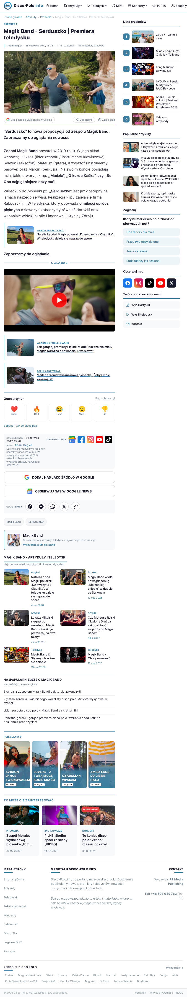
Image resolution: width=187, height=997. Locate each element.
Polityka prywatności (161, 992)
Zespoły (9, 951)
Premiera (46, 17)
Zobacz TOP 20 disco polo (21, 425)
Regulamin (140, 992)
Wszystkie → (174, 967)
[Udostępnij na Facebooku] (29, 506)
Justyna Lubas (130, 975)
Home (54, 6)
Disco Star (11, 933)
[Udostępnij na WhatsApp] (52, 506)
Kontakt (136, 324)
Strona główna (13, 17)
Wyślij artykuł (140, 305)
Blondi (97, 975)
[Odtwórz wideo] (59, 300)
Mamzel (111, 975)
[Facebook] (81, 439)
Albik (175, 975)
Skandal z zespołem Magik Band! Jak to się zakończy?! (42, 691)
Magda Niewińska (29, 975)
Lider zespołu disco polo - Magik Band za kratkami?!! (41, 710)
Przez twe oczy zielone (142, 241)
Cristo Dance (80, 975)
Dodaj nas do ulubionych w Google (31, 119)
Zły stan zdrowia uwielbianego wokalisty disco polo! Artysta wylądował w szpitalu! (56, 701)
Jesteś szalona (136, 251)
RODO (179, 992)
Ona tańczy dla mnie (140, 232)
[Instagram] (90, 439)
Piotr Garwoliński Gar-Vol (21, 981)
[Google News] (72, 439)
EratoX (9, 975)
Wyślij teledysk (141, 314)
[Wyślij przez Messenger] (41, 506)
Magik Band (14, 521)
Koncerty (139, 6)
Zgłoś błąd (108, 119)
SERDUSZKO (36, 521)
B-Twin (104, 981)
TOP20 (161, 6)
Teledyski (98, 6)
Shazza (63, 975)
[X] (171, 283)
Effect (49, 975)
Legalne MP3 (13, 942)
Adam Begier (14, 45)
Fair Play (149, 975)
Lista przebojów (134, 21)
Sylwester (11, 924)
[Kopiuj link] (75, 506)
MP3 (119, 6)
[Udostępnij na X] (64, 506)
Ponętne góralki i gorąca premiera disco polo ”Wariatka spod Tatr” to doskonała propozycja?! (52, 720)
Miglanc (90, 981)
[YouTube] (99, 439)
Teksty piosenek (15, 906)
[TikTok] (108, 439)
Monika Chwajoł (70, 981)
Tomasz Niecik (123, 981)
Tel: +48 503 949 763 (164, 896)
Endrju (164, 975)
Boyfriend (143, 981)
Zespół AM (48, 981)
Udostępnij (86, 119)
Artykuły (75, 6)
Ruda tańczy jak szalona (142, 261)
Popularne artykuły (137, 134)
